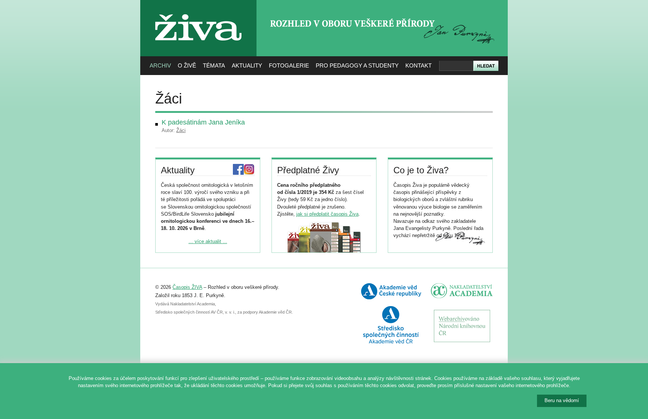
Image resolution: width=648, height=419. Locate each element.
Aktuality (247, 65)
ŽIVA (199, 11)
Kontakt (418, 65)
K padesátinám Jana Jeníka (203, 122)
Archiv (160, 65)
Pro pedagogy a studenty (357, 65)
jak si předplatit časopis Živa (327, 214)
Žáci (181, 130)
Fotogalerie (289, 65)
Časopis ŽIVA (187, 287)
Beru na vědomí (561, 400)
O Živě (187, 65)
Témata (214, 65)
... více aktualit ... (208, 241)
